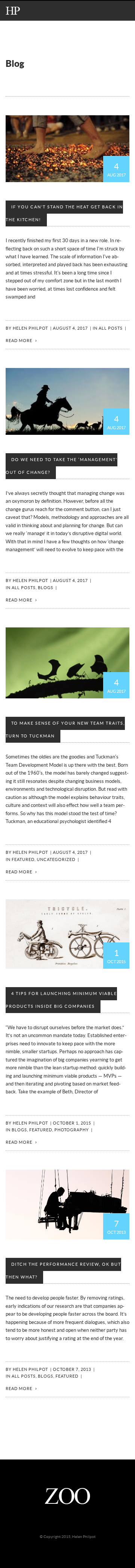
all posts (111, 328)
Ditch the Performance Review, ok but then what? (63, 1270)
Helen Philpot (30, 328)
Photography (71, 1130)
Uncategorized (56, 860)
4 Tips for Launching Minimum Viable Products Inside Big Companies (61, 1000)
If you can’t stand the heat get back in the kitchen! (64, 213)
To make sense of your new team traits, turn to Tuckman (65, 729)
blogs (45, 588)
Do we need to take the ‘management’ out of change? (61, 466)
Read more (19, 341)
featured (23, 860)
